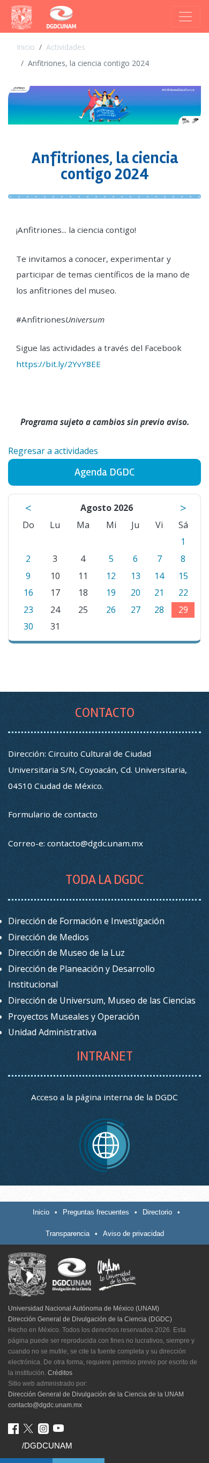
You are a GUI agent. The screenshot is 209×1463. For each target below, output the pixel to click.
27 (135, 610)
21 (159, 592)
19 (111, 592)
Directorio (157, 1212)
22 (183, 592)
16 (28, 592)
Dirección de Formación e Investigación (86, 921)
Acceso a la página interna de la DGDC (104, 1097)
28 (159, 610)
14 (159, 576)
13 (135, 576)
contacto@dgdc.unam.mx (95, 843)
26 (111, 610)
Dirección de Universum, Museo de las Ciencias (102, 1000)
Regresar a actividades (53, 451)
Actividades (65, 47)
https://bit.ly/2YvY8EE (58, 364)
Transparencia (67, 1234)
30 (28, 626)
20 (135, 592)
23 (28, 610)
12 (111, 576)
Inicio (26, 47)
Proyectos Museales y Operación (73, 1016)
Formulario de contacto (53, 814)
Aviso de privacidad (133, 1234)
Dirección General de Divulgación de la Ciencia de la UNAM (96, 1394)
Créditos (60, 1373)
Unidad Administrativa (52, 1032)
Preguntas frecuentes (96, 1212)
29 (183, 610)
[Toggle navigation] (185, 16)
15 (183, 576)
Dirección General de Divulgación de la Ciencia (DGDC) (90, 1319)
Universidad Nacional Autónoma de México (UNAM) (83, 1308)
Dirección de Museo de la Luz (66, 953)
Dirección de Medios (48, 937)
